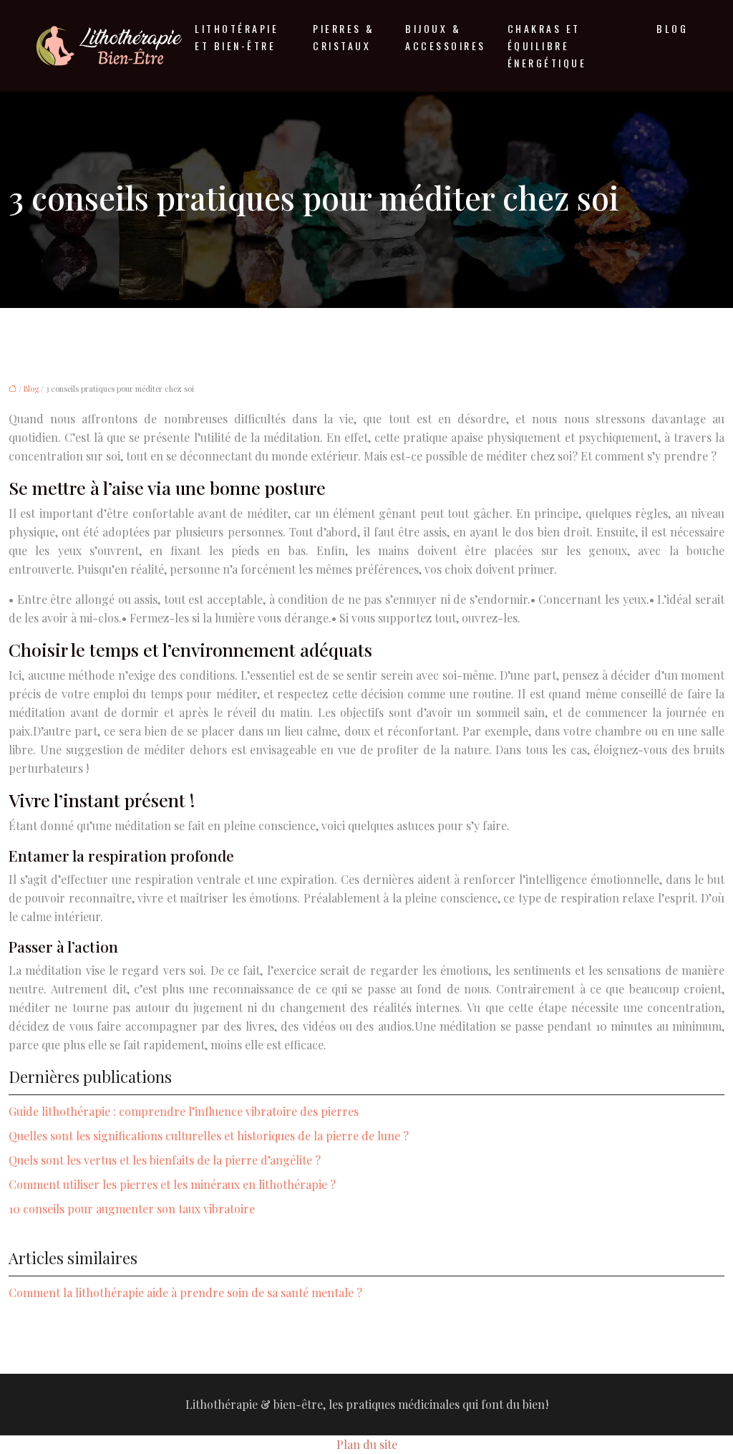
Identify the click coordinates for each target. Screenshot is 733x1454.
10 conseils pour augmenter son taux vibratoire (132, 1208)
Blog (672, 28)
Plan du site (366, 1444)
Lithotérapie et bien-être (236, 37)
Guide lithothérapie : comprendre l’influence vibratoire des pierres (184, 1111)
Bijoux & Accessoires (445, 37)
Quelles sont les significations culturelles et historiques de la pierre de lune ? (209, 1135)
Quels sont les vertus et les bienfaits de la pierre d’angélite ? (165, 1159)
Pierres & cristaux (344, 37)
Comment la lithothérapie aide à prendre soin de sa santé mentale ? (185, 1292)
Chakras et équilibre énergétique (547, 45)
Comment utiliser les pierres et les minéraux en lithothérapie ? (172, 1184)
